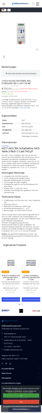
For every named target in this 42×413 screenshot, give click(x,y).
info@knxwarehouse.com (13, 350)
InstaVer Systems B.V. (21, 329)
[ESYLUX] (36, 311)
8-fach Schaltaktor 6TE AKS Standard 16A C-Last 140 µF (11, 277)
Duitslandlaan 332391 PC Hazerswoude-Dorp (15, 335)
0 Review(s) (14, 86)
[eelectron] (21, 311)
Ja (21, 395)
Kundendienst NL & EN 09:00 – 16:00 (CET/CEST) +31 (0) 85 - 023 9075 (17, 343)
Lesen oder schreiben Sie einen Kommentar (22, 73)
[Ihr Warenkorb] (4, 5)
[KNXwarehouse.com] (21, 4)
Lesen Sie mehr (24, 108)
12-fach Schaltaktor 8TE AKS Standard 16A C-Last (31, 277)
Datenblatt (5, 146)
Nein (21, 402)
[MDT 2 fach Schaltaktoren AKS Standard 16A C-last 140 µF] (21, 33)
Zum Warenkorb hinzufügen (11, 299)
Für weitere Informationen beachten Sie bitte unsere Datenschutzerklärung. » (21, 408)
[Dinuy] (6, 311)
